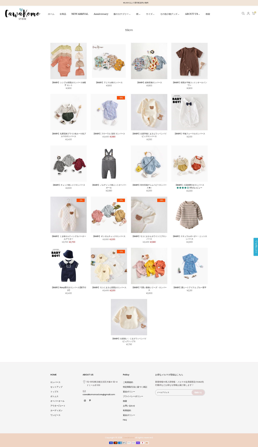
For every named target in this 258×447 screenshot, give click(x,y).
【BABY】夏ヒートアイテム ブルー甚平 (189, 287)
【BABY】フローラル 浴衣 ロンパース (109, 133)
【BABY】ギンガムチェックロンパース (108, 236)
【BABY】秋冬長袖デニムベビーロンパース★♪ (149, 186)
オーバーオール (57, 401)
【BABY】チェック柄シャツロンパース (68, 185)
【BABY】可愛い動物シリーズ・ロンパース (149, 288)
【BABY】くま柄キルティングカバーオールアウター (68, 237)
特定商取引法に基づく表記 (135, 386)
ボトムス (54, 396)
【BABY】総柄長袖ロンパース (149, 82)
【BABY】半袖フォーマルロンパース (189, 133)
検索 (125, 401)
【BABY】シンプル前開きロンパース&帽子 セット (68, 83)
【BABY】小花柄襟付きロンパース (189, 185)
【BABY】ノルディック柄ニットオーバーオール (108, 186)
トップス (54, 391)
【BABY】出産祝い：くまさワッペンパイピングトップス (129, 340)
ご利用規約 (128, 382)
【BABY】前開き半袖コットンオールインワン (189, 83)
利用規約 (127, 410)
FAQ (125, 419)
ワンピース (55, 415)
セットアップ (56, 386)
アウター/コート (57, 405)
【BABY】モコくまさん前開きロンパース (109, 287)
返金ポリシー (129, 391)
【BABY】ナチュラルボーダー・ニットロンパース (189, 237)
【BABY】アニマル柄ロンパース (109, 82)
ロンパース (55, 382)
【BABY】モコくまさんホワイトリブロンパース (149, 237)
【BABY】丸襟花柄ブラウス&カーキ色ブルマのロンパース (68, 135)
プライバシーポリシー (133, 396)
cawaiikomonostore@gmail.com (99, 394)
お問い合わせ (129, 405)
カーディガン (56, 410)
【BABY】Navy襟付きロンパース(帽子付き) (68, 288)
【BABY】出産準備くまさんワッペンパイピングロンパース (149, 135)
